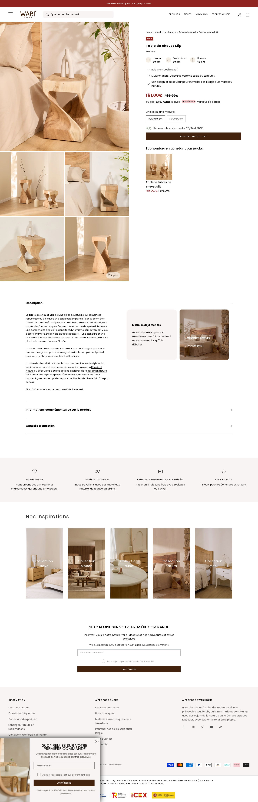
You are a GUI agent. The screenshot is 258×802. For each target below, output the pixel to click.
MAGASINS (202, 14)
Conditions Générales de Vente (27, 734)
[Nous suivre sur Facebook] (184, 727)
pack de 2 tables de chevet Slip (80, 378)
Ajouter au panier (193, 136)
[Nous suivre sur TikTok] (220, 727)
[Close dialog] (102, 741)
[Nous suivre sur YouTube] (211, 727)
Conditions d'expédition (22, 719)
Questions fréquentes (21, 713)
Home (149, 32)
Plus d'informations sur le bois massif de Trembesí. (54, 389)
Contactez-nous (18, 707)
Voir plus (113, 275)
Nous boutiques (104, 713)
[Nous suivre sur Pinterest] (202, 727)
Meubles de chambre (165, 32)
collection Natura (97, 370)
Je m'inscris (129, 669)
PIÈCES (188, 14)
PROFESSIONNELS (221, 14)
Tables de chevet (188, 32)
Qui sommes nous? (107, 707)
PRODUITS (174, 14)
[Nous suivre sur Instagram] (193, 727)
